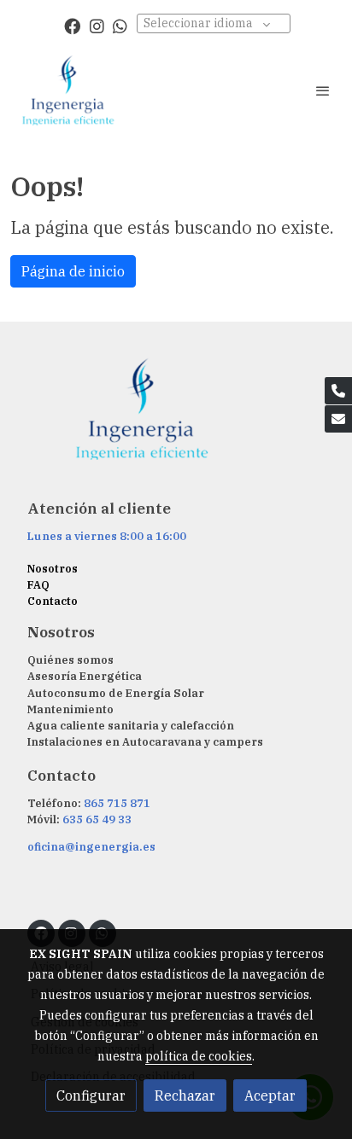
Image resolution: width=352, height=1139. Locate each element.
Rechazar (185, 1095)
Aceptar (270, 1095)
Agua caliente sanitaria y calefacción (130, 725)
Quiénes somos (70, 660)
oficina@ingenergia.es (91, 847)
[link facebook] (72, 25)
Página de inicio (73, 271)
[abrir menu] (323, 90)
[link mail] (338, 419)
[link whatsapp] (120, 25)
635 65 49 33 (97, 819)
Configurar (91, 1095)
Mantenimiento (70, 709)
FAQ (38, 585)
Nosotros (52, 568)
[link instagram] (97, 25)
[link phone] (338, 390)
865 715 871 (117, 803)
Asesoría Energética (84, 676)
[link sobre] (176, 419)
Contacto (52, 601)
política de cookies (198, 1056)
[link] (68, 90)
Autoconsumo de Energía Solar (115, 693)
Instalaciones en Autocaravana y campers (145, 742)
